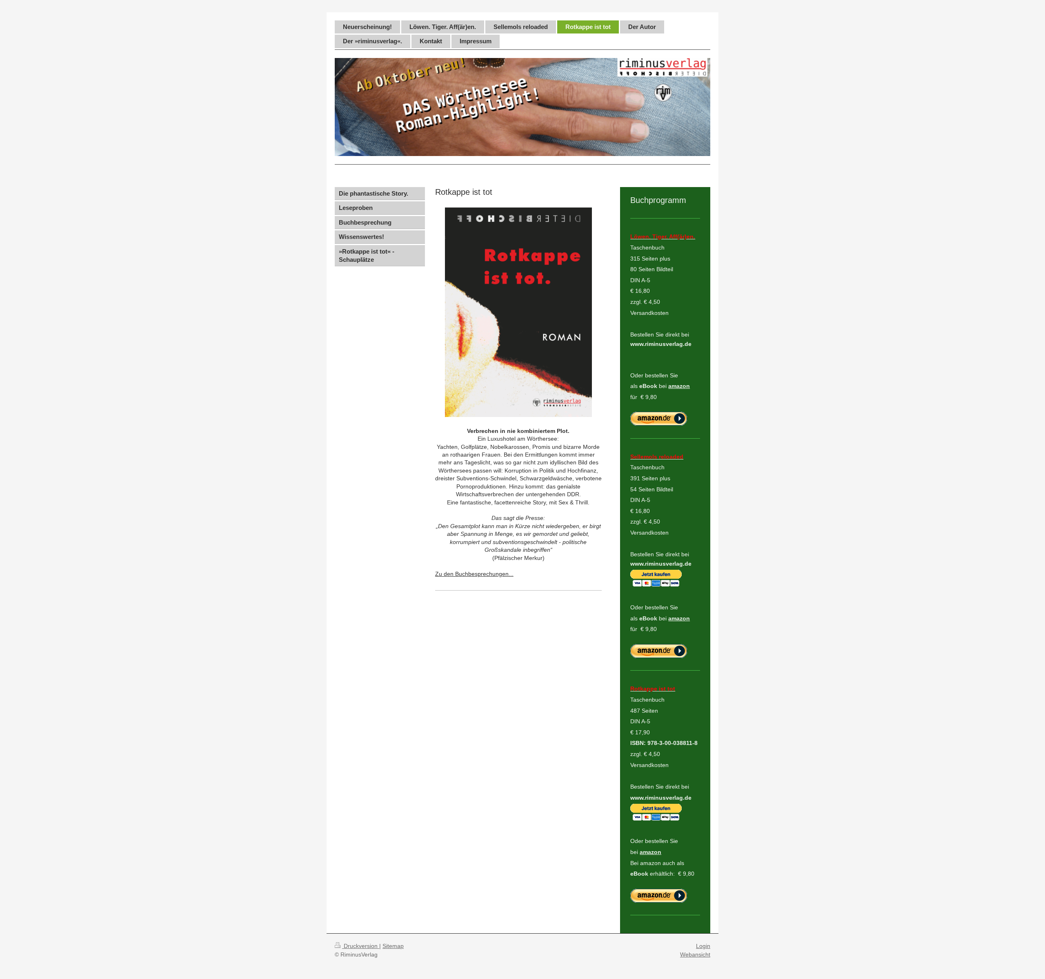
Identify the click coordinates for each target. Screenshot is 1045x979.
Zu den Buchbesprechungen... (474, 574)
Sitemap (393, 946)
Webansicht (695, 954)
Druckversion (360, 946)
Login (703, 946)
